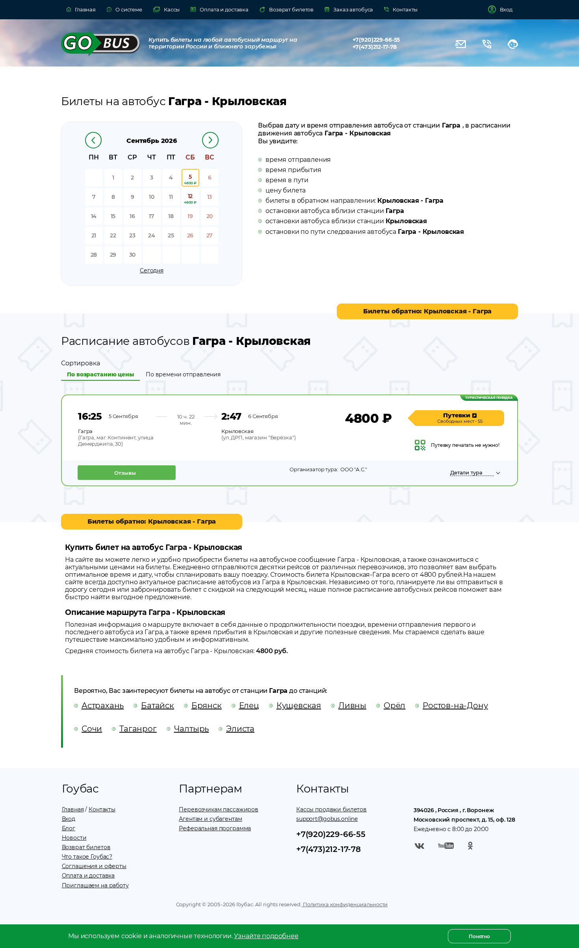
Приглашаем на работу (95, 885)
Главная (73, 809)
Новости (74, 837)
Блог (68, 828)
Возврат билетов (86, 847)
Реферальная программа (215, 828)
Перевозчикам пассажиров (218, 809)
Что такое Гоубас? (87, 856)
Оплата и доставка (88, 875)
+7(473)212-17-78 (375, 46)
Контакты (102, 809)
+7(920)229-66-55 (376, 39)
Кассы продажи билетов (331, 809)
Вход (68, 818)
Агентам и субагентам (210, 818)
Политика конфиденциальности (345, 904)
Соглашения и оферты (94, 866)
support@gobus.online (327, 818)
